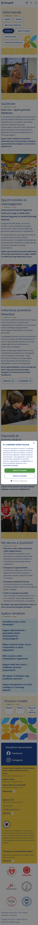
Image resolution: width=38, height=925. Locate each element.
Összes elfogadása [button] (20, 470)
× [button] (34, 443)
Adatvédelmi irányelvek (10, 465)
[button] (19, 481)
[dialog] (19, 462)
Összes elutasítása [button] (20, 476)
